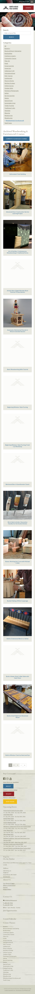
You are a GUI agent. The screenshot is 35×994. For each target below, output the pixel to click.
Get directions (6, 876)
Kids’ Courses (9, 76)
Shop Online (10, 801)
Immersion (8, 68)
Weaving (7, 113)
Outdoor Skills (9, 88)
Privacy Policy (7, 889)
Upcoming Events (10, 807)
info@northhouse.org (10, 900)
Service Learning (9, 95)
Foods (6, 63)
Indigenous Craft (9, 71)
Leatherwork (8, 78)
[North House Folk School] (10, 8)
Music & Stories (9, 81)
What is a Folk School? (9, 885)
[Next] (21, 765)
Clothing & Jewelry (10, 56)
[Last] (24, 765)
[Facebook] (4, 778)
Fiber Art (7, 61)
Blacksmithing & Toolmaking (13, 51)
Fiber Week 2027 (8, 830)
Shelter (7, 98)
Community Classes (10, 58)
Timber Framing (9, 105)
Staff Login (27, 990)
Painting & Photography (12, 91)
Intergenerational (10, 73)
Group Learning (9, 66)
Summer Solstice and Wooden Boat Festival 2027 (17, 848)
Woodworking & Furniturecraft (15, 120)
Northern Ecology (10, 83)
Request (8, 794)
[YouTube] (10, 778)
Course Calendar (9, 919)
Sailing (7, 93)
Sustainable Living (10, 103)
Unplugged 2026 (8, 814)
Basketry (7, 48)
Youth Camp (8, 123)
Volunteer (7, 110)
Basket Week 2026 (9, 818)
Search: (6, 30)
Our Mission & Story (8, 883)
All (5, 46)
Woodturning (8, 118)
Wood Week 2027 (8, 834)
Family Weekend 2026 (10, 822)
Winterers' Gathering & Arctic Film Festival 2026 (17, 826)
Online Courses (9, 86)
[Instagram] (7, 778)
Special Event (9, 100)
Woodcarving (8, 115)
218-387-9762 (8, 905)
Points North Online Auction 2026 (13, 810)
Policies (5, 887)
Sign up (8, 786)
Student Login (25, 1)
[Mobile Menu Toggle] (32, 2)
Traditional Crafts (10, 108)
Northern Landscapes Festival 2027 (13, 844)
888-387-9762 (8, 903)
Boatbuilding (8, 53)
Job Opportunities (10, 910)
